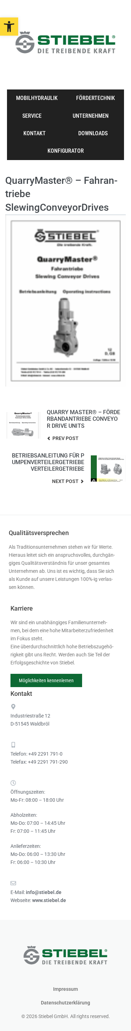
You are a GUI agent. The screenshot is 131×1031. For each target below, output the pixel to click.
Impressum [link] (65, 989)
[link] (9, 26)
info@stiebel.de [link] (43, 892)
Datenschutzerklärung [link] (65, 1002)
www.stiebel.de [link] (49, 900)
